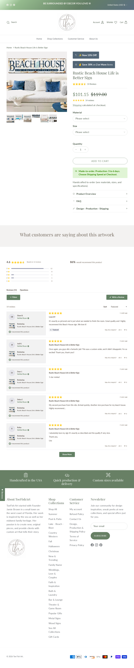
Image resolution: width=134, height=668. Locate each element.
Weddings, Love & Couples (54, 573)
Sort (105, 307)
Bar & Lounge (56, 599)
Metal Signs (55, 618)
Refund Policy (77, 514)
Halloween (54, 546)
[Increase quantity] (85, 149)
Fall (50, 541)
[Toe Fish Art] (67, 22)
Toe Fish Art (18, 656)
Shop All (53, 509)
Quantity (77, 143)
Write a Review (119, 298)
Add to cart (100, 161)
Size (75, 126)
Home (39, 39)
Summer (53, 514)
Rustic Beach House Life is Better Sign (31, 47)
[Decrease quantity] (75, 149)
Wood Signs (55, 623)
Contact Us (75, 519)
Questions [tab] (24, 290)
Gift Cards (54, 636)
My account (76, 509)
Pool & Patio (55, 519)
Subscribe (100, 535)
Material (77, 112)
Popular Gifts (55, 613)
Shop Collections (55, 39)
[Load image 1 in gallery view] (37, 82)
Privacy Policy (77, 545)
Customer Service (76, 39)
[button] (84, 84)
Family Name (55, 564)
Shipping (77, 105)
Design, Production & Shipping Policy (77, 528)
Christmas (54, 551)
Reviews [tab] (12, 290)
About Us (93, 39)
